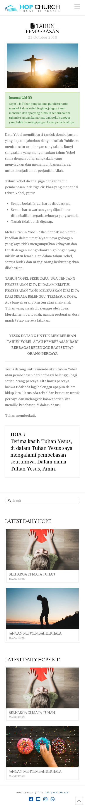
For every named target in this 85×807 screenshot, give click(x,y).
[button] (77, 7)
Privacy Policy (57, 792)
